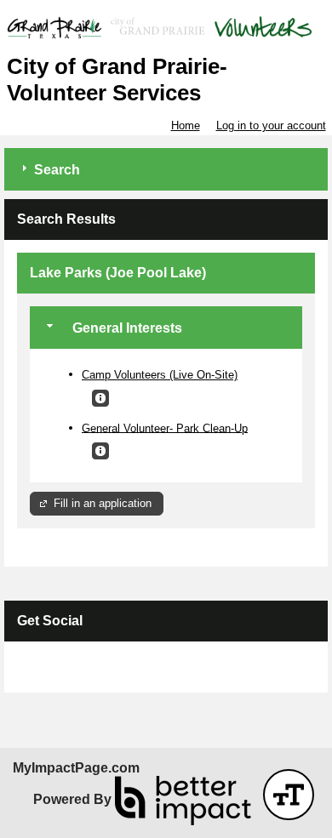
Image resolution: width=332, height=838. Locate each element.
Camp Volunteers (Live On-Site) (160, 374)
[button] (100, 398)
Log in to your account (271, 125)
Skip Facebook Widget (73, 673)
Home (185, 125)
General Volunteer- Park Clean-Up (165, 427)
